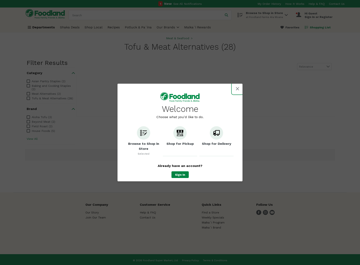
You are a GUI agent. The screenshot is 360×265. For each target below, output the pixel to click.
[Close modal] (237, 89)
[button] (143, 141)
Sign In (180, 174)
